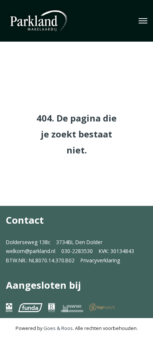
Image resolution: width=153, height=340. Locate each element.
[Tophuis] (101, 307)
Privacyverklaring (100, 260)
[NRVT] (51, 307)
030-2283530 (77, 251)
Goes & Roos (58, 328)
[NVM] (9, 307)
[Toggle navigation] (143, 21)
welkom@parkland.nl (30, 251)
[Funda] (30, 307)
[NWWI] (72, 307)
